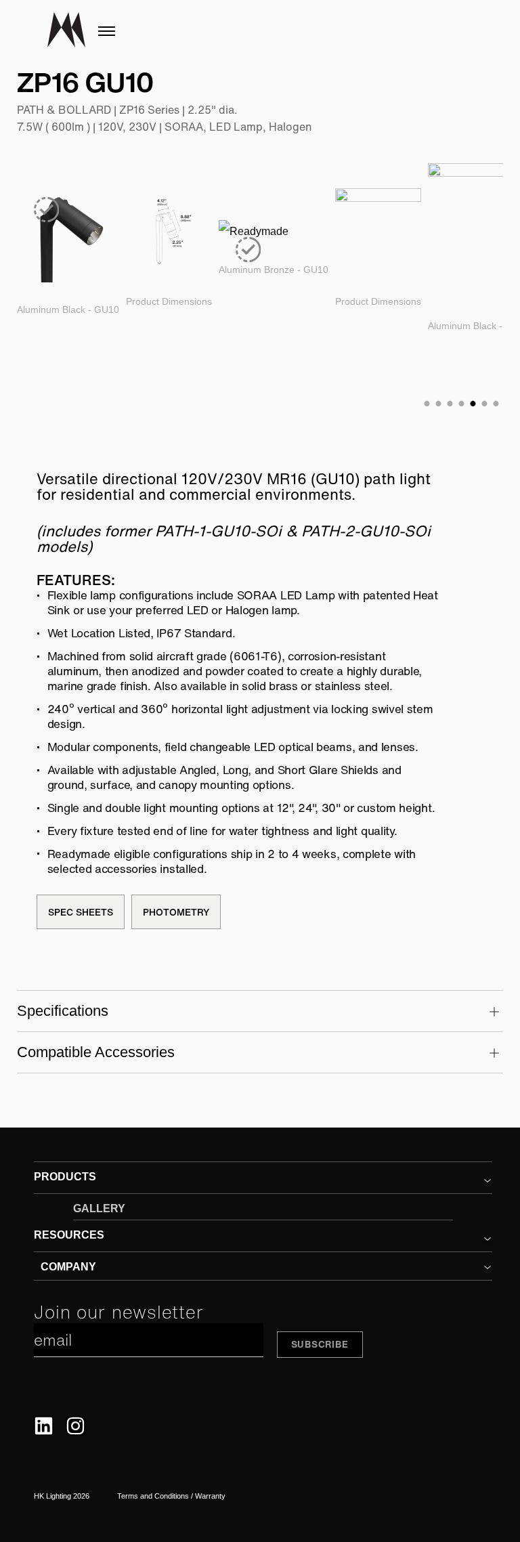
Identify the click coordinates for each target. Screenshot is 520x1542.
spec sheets (80, 912)
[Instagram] (75, 1426)
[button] (487, 1181)
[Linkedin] (43, 1426)
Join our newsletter (119, 1312)
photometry (176, 912)
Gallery (99, 1208)
